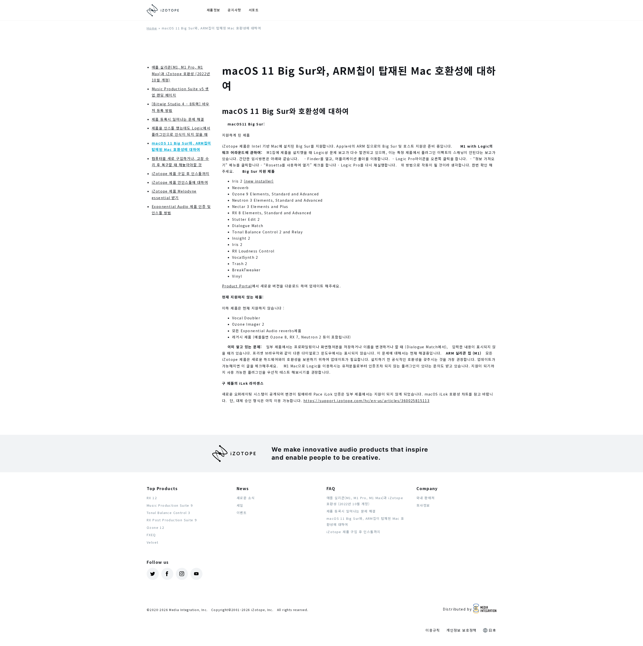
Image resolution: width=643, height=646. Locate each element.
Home (152, 28)
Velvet (152, 542)
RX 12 (152, 497)
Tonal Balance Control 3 (168, 512)
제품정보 (213, 10)
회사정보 (423, 505)
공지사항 (234, 10)
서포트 (254, 10)
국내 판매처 (425, 497)
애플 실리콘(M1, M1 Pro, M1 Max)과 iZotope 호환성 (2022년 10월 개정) (181, 73)
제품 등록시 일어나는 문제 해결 (178, 119)
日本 (492, 630)
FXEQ (151, 534)
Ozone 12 (155, 527)
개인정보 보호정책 (461, 630)
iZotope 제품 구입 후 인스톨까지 (180, 173)
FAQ (331, 488)
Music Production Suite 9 (170, 505)
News (243, 488)
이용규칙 (432, 630)
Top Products (162, 488)
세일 (240, 505)
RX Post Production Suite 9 (172, 520)
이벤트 (242, 512)
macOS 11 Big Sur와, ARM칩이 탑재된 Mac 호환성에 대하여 (365, 521)
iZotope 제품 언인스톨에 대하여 (180, 182)
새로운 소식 (246, 497)
